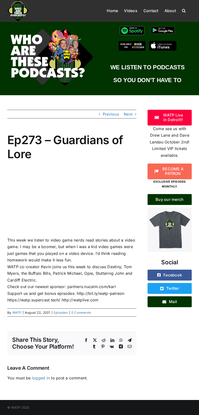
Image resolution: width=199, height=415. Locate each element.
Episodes (61, 312)
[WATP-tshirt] (170, 209)
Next (128, 114)
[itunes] (162, 42)
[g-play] (162, 26)
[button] (184, 10)
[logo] (51, 28)
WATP (16, 312)
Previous (111, 114)
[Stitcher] (132, 42)
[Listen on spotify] (132, 26)
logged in (41, 378)
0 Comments (81, 312)
